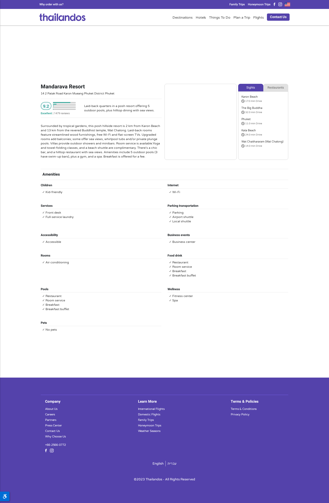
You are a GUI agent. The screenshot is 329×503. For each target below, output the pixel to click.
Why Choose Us (55, 436)
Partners (50, 420)
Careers (50, 414)
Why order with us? (51, 4)
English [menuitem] (158, 464)
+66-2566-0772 (55, 445)
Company (53, 401)
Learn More (147, 401)
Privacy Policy (240, 414)
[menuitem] (158, 463)
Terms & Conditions (244, 409)
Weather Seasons (149, 431)
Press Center (53, 425)
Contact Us (278, 17)
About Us (51, 409)
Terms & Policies (245, 401)
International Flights (151, 409)
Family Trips (237, 4)
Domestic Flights (149, 414)
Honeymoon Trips (259, 4)
